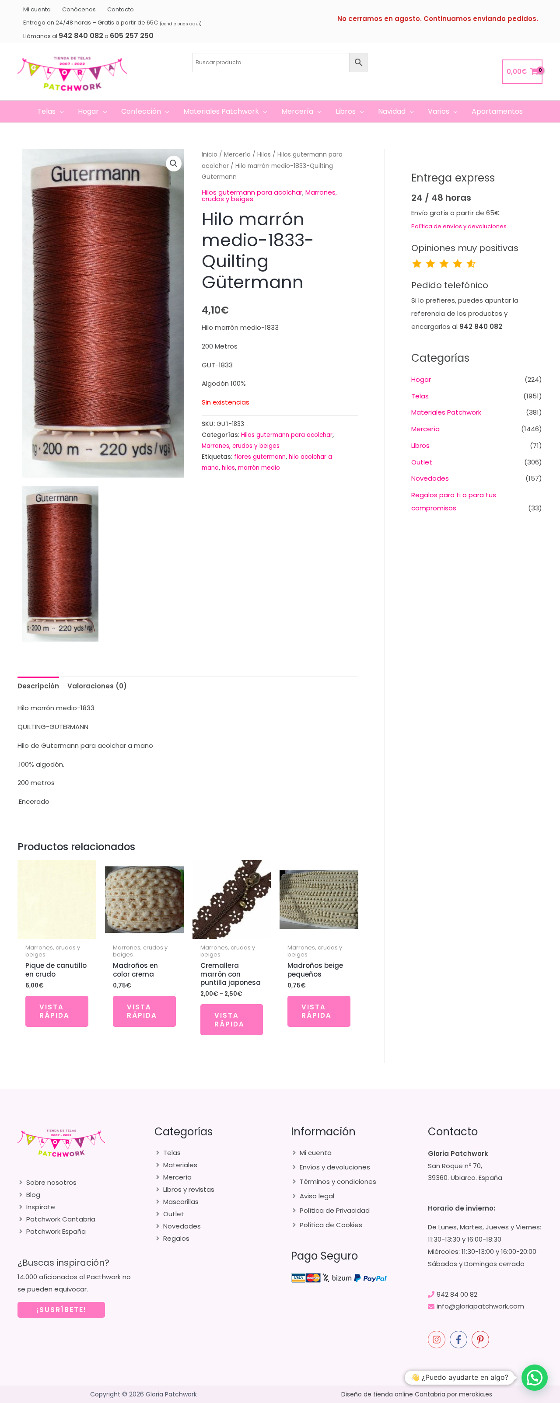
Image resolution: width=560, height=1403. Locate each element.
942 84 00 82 (457, 1294)
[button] (60, 111)
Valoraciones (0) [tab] (97, 686)
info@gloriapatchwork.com (480, 1306)
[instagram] (438, 1339)
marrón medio (259, 468)
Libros (420, 445)
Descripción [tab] (38, 686)
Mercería (237, 154)
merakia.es (475, 1394)
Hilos (264, 154)
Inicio (209, 154)
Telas (420, 396)
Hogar (421, 379)
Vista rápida (54, 1011)
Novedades (430, 478)
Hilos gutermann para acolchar (252, 192)
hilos (228, 468)
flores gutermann (260, 457)
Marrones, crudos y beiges (241, 446)
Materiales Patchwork (446, 412)
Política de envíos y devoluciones (459, 226)
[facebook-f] (460, 1339)
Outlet (421, 462)
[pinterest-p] (482, 1339)
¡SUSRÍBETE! (61, 1310)
